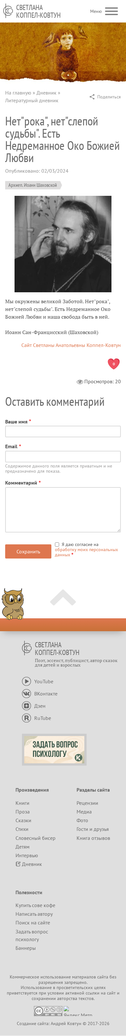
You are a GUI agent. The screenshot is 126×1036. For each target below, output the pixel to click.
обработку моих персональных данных (86, 552)
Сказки (23, 820)
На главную (18, 92)
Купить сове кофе (35, 905)
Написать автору (34, 914)
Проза (23, 811)
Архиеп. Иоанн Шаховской (32, 185)
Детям (22, 846)
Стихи (22, 829)
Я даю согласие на (86, 549)
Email (11, 446)
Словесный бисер (36, 838)
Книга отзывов (93, 838)
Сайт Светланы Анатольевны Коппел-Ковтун (71, 345)
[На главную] (8, 11)
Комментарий (21, 482)
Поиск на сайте (33, 922)
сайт (111, 993)
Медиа (84, 811)
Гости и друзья (93, 829)
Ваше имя (16, 421)
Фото (82, 820)
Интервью (27, 855)
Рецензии (87, 803)
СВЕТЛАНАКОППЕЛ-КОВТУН (38, 11)
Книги (22, 803)
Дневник (47, 92)
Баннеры (26, 948)
